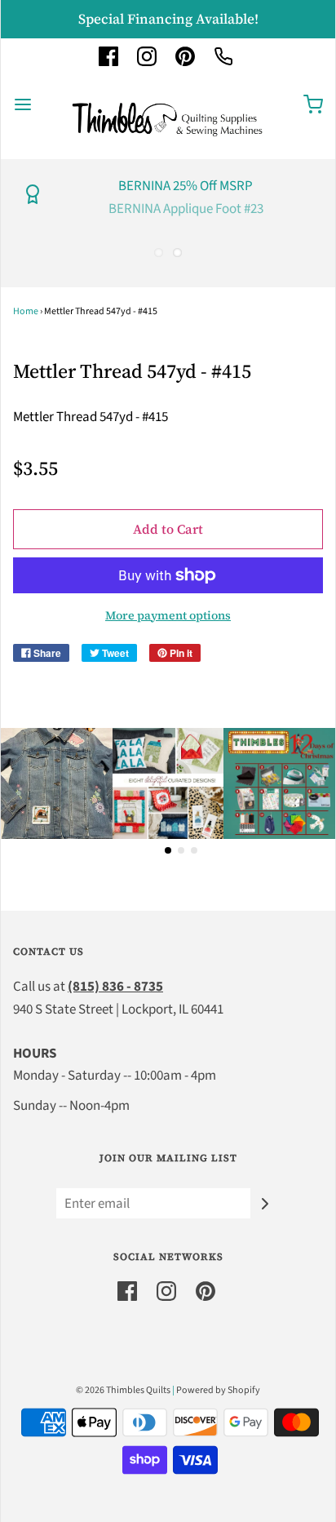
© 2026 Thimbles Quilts (123, 1390)
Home (25, 311)
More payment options (168, 615)
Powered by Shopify (218, 1390)
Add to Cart (168, 529)
